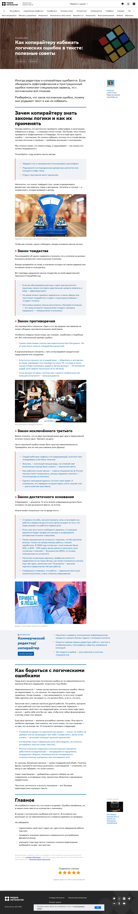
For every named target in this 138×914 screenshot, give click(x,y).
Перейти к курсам (78, 4)
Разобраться (20, 61)
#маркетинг (34, 61)
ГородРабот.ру (112, 97)
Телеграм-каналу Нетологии (39, 859)
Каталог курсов (55, 902)
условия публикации (33, 857)
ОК (98, 907)
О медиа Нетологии (56, 898)
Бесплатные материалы (77, 898)
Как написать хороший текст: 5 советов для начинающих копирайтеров (113, 819)
